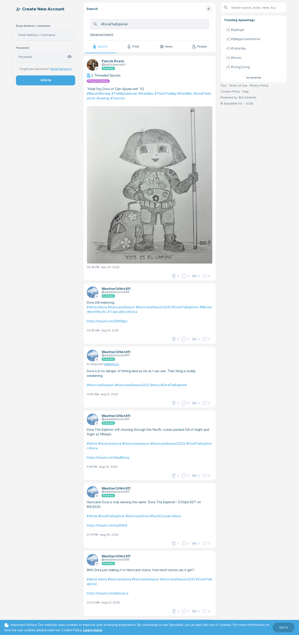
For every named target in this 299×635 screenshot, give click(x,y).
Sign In (45, 80)
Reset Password (60, 69)
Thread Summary (98, 81)
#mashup (103, 98)
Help (245, 91)
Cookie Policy (230, 91)
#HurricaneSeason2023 (153, 307)
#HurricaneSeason (121, 307)
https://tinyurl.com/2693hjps (107, 321)
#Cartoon (118, 98)
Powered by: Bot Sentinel (238, 97)
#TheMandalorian (124, 94)
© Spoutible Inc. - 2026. (237, 103)
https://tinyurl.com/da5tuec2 (107, 593)
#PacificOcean (160, 516)
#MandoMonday (99, 94)
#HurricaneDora (109, 444)
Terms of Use (238, 85)
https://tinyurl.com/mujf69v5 (107, 525)
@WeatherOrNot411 (115, 292)
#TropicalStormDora (122, 312)
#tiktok (92, 307)
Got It (283, 627)
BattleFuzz (111, 364)
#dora (102, 307)
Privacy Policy (259, 85)
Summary (108, 68)
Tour (223, 85)
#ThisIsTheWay (165, 94)
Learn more (92, 630)
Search (92, 9)
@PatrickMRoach (113, 65)
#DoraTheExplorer (185, 307)
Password (22, 48)
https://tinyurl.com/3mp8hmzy (108, 458)
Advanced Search (101, 34)
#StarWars (146, 94)
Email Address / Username (33, 26)
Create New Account (43, 9)
